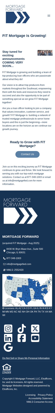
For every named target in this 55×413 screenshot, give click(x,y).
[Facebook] (22, 338)
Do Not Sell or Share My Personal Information (26, 358)
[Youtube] (35, 338)
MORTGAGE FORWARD (20, 236)
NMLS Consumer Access (40, 402)
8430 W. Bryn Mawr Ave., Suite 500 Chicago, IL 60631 (24, 251)
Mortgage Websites (12, 385)
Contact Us (27, 154)
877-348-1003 (13, 258)
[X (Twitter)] (35, 328)
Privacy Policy (45, 395)
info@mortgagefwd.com (18, 264)
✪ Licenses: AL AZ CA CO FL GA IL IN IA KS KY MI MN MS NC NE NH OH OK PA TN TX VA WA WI (27, 311)
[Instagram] (8, 328)
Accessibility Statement (40, 398)
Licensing (30, 395)
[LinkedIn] (8, 338)
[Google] (8, 347)
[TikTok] (22, 328)
